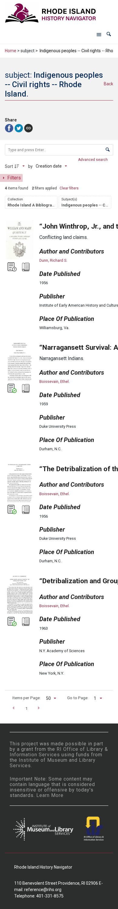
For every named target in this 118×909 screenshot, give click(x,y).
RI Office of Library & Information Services (59, 752)
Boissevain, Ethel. (54, 381)
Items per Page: (26, 697)
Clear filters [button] (69, 188)
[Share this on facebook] (10, 128)
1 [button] (26, 708)
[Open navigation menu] (98, 34)
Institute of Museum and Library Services (53, 762)
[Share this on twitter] (19, 128)
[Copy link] (28, 128)
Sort (9, 166)
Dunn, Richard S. (53, 260)
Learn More (50, 795)
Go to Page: (77, 697)
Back (108, 83)
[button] (108, 34)
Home (10, 50)
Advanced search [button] (93, 160)
